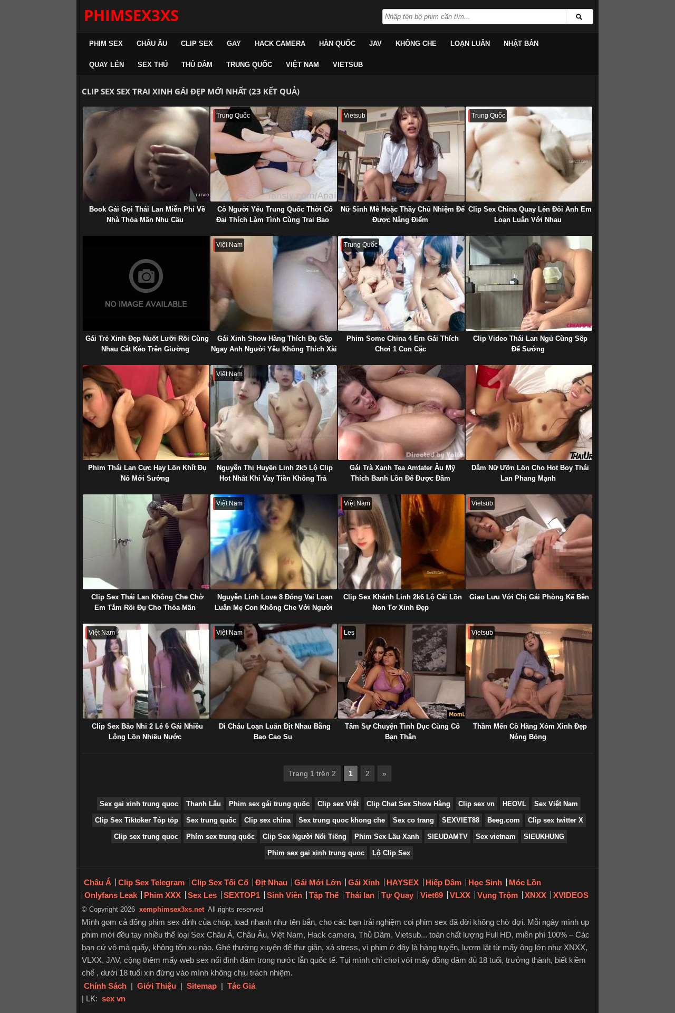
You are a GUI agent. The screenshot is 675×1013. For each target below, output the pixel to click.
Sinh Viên (284, 895)
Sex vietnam (496, 836)
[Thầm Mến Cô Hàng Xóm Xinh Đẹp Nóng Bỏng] (529, 671)
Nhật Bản (521, 43)
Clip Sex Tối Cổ (219, 882)
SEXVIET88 (460, 820)
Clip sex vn (476, 804)
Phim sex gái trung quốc (269, 804)
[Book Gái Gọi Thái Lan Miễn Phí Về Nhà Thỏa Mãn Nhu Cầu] (146, 154)
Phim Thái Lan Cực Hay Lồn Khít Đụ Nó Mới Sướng (147, 473)
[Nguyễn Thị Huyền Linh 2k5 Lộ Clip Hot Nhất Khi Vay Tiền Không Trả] (274, 412)
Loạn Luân (470, 43)
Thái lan (359, 895)
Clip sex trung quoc (146, 836)
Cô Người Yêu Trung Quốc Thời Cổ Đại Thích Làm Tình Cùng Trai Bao (274, 214)
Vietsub (348, 65)
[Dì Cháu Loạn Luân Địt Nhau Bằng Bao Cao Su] (274, 671)
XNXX (535, 895)
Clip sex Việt (338, 804)
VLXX (460, 895)
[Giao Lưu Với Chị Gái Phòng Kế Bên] (529, 542)
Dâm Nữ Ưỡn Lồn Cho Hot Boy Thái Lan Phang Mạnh (530, 473)
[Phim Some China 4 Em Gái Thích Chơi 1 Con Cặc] (401, 283)
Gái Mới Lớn (317, 882)
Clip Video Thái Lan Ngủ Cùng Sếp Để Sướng (530, 344)
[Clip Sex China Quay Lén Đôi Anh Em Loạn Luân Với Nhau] (529, 154)
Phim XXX (162, 895)
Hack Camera (280, 43)
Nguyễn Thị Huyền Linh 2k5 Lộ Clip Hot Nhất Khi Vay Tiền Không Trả (275, 473)
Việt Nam (302, 65)
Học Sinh (485, 882)
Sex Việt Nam (556, 804)
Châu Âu (152, 43)
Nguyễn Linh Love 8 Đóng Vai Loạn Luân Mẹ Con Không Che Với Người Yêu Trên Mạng (274, 607)
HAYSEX (403, 882)
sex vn (114, 998)
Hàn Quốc (337, 43)
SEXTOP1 (242, 895)
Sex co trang (413, 820)
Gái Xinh (364, 882)
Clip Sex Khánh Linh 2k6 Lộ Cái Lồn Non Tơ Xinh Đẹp (402, 602)
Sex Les (202, 895)
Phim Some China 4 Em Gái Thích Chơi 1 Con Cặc (402, 344)
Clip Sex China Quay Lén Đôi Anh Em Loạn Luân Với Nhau (530, 214)
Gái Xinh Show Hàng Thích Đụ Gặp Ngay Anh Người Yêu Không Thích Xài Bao (274, 349)
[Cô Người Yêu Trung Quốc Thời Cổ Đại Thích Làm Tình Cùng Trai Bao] (274, 154)
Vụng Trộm (497, 895)
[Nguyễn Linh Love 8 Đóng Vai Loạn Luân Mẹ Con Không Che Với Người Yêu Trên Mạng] (274, 542)
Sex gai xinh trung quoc (139, 804)
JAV (375, 43)
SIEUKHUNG (544, 836)
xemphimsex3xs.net (171, 909)
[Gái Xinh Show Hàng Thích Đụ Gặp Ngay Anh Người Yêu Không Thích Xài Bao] (274, 283)
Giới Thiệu (156, 985)
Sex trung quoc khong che (341, 820)
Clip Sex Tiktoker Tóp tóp (136, 820)
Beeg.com (503, 820)
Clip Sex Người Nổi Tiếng (304, 836)
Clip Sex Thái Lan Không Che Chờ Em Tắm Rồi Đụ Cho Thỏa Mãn (147, 602)
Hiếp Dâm (443, 882)
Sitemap (202, 985)
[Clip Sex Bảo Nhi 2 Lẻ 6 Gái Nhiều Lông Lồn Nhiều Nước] (146, 671)
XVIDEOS (571, 895)
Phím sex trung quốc (220, 836)
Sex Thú (153, 65)
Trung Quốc (249, 65)
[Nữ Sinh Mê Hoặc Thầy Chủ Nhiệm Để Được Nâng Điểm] (401, 154)
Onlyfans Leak (110, 895)
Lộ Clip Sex (391, 853)
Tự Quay (397, 895)
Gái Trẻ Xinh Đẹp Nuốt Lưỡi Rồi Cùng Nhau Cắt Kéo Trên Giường (147, 344)
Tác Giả (241, 985)
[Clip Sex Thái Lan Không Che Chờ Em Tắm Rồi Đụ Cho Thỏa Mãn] (146, 542)
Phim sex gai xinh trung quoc (315, 853)
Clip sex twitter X (555, 820)
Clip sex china (267, 820)
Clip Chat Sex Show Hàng (408, 804)
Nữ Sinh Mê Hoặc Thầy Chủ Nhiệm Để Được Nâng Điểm (403, 214)
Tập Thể (324, 895)
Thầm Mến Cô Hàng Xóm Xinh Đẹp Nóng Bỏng (530, 731)
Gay (234, 43)
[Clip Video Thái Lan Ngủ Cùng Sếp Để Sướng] (529, 283)
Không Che (416, 43)
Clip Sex (197, 43)
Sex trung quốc (211, 820)
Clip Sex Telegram (151, 882)
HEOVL (514, 804)
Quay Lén (106, 65)
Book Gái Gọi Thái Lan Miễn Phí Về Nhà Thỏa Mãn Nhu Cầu (147, 214)
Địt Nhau (271, 882)
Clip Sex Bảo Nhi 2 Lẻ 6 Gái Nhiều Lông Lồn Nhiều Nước (147, 731)
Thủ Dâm (197, 65)
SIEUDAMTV (447, 836)
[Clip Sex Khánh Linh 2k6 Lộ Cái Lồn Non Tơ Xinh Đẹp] (401, 542)
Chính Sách (105, 985)
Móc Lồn (525, 882)
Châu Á (97, 882)
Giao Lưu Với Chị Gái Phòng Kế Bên (529, 597)
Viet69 (431, 895)
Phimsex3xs (131, 15)
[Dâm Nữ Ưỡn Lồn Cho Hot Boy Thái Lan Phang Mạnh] (529, 412)
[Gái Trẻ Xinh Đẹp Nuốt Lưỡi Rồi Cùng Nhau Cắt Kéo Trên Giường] (146, 283)
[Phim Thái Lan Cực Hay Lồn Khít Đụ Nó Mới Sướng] (146, 412)
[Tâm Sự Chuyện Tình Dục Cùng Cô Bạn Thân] (401, 671)
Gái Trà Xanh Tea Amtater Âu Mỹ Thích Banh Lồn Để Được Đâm (402, 473)
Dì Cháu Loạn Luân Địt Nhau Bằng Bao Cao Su (275, 731)
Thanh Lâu (203, 804)
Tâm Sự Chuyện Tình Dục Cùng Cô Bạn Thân (402, 731)
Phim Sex (106, 43)
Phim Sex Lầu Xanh (386, 836)
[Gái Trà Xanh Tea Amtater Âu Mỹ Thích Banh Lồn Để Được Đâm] (401, 412)
